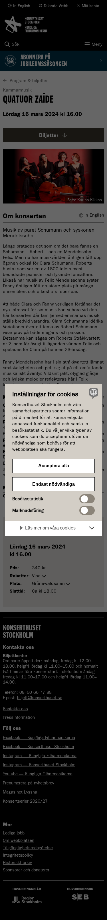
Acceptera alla (53, 465)
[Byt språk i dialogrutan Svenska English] (93, 393)
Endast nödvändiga (53, 484)
